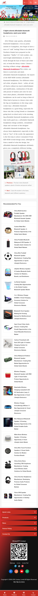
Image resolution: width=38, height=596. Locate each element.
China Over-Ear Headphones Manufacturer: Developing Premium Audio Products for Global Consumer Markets (22, 482)
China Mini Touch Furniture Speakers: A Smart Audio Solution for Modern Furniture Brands (22, 451)
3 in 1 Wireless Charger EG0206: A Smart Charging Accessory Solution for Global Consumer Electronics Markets (22, 300)
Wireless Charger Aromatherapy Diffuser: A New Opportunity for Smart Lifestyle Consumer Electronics (22, 408)
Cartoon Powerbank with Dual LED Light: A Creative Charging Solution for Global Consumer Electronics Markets (22, 345)
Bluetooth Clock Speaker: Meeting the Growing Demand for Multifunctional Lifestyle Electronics (22, 314)
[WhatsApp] (27, 571)
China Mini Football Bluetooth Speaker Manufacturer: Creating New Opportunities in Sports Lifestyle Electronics (22, 258)
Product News (19, 22)
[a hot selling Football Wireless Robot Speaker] (19, 13)
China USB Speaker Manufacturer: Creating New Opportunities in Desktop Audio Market (22, 496)
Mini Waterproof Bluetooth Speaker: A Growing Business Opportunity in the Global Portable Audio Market (22, 424)
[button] (9, 18)
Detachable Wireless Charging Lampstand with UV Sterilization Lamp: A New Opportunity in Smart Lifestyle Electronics (22, 392)
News (12, 22)
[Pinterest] (22, 566)
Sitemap (12, 563)
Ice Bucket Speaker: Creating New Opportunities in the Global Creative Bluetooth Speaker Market (22, 285)
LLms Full (25, 563)
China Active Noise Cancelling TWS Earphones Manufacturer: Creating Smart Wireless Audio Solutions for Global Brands (22, 466)
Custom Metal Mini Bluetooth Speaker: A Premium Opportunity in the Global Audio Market (22, 230)
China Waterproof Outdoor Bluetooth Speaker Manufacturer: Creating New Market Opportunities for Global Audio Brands (22, 361)
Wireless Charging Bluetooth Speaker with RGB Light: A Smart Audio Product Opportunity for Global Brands (22, 376)
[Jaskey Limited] (4, 2)
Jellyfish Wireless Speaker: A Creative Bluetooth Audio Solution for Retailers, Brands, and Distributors (22, 272)
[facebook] (11, 571)
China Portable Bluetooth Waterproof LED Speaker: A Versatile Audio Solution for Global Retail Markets (22, 243)
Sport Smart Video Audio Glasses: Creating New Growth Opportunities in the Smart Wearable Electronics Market (22, 329)
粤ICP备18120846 (19, 582)
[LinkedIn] (15, 566)
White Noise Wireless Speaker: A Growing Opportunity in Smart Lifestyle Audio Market (21, 438)
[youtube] (22, 571)
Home (7, 22)
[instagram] (16, 571)
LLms (18, 563)
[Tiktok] (19, 566)
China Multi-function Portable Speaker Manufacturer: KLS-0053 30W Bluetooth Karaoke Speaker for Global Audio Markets (22, 216)
